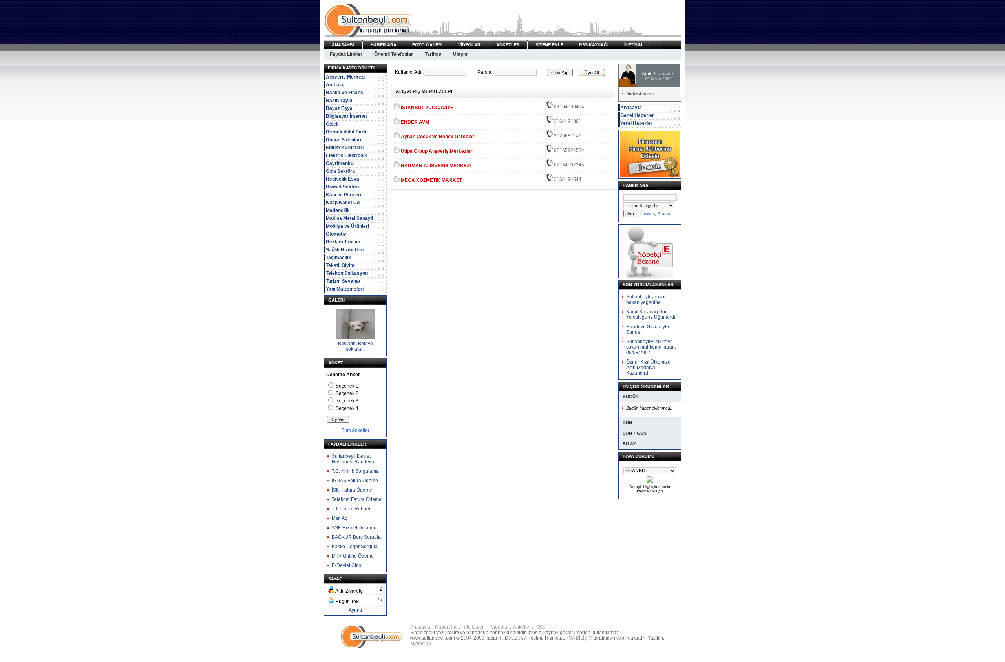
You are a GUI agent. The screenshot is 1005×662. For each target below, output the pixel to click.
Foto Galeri (473, 627)
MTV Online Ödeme (353, 556)
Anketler (522, 627)
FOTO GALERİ (427, 44)
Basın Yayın (339, 100)
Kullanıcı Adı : (409, 72)
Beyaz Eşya (339, 108)
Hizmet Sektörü (343, 187)
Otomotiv (336, 234)
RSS (540, 627)
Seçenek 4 (347, 408)
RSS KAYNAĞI (593, 44)
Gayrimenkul (340, 163)
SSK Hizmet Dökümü (354, 527)
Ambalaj (335, 85)
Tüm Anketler (355, 430)
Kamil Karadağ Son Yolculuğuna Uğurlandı (650, 314)
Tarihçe (433, 54)
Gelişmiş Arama (655, 213)
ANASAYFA (343, 44)
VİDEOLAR (469, 44)
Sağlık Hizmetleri (345, 249)
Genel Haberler (637, 115)
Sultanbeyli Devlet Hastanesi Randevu (353, 459)
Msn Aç (339, 518)
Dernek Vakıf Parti (346, 132)
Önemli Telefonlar (393, 54)
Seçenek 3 (347, 401)
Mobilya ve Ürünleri (347, 226)
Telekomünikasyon (347, 273)
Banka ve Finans (344, 92)
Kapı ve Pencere (344, 195)
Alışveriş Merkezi (345, 77)
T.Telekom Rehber (351, 509)
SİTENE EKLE (549, 44)
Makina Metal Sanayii (349, 218)
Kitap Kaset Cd (343, 202)
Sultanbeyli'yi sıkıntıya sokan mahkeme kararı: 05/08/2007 (651, 347)
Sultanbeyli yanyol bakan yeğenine (645, 299)
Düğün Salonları (343, 140)
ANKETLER (508, 44)
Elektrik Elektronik (346, 155)
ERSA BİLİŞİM (577, 638)
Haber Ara (446, 627)
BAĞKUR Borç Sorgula (356, 537)
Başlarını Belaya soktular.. (355, 346)
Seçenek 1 (347, 386)
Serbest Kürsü (640, 93)
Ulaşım (461, 54)
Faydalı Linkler (346, 54)
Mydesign (420, 643)
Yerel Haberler (636, 123)
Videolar (500, 627)
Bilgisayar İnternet (346, 116)
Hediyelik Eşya (342, 179)
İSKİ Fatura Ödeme (352, 490)
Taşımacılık (338, 257)
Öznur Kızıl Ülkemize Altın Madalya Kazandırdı (648, 367)
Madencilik (338, 210)
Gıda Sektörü (340, 171)
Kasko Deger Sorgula (355, 546)
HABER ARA (384, 44)
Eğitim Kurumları (345, 147)
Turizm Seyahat (343, 281)
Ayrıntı (355, 610)
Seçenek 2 (347, 393)
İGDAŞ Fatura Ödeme (355, 480)
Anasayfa (631, 107)
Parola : (485, 72)
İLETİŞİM (633, 44)
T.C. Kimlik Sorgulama (355, 471)
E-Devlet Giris (346, 565)
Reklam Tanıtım (343, 242)
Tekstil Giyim (340, 265)
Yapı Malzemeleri (345, 289)
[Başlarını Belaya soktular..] (355, 337)
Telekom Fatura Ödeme (357, 499)
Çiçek (332, 124)
